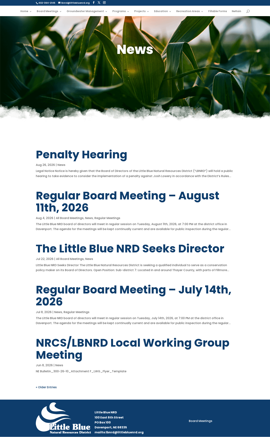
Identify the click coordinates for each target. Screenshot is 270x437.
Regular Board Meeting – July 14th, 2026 (133, 295)
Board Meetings (47, 11)
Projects (140, 11)
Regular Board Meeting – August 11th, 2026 (127, 201)
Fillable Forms (217, 11)
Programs (119, 11)
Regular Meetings (107, 218)
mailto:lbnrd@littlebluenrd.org (119, 432)
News (61, 165)
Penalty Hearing (81, 154)
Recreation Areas (188, 11)
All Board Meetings (70, 218)
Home (24, 11)
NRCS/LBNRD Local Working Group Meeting (132, 349)
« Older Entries (46, 387)
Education (161, 11)
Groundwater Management (85, 11)
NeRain (236, 11)
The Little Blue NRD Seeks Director (130, 248)
